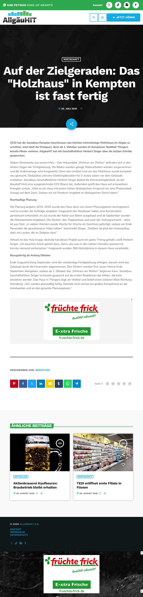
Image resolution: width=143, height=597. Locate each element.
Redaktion (42, 370)
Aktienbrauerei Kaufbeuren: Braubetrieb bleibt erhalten (35, 485)
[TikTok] (118, 5)
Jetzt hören (123, 17)
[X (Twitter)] (109, 5)
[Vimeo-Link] (19, 17)
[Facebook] (136, 5)
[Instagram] (127, 5)
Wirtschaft (71, 59)
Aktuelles (21, 476)
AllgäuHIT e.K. (29, 524)
